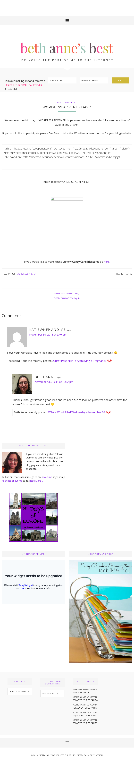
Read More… (36, 480)
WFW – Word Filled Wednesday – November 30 (76, 412)
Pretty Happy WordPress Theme (55, 755)
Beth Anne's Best (67, 46)
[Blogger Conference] (100, 662)
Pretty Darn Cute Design (90, 755)
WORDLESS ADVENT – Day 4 (66, 298)
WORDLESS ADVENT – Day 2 (68, 293)
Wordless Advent (27, 274)
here (106, 261)
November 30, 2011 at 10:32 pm (54, 382)
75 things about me (12, 480)
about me (47, 477)
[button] (67, 20)
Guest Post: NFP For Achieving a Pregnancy (79, 361)
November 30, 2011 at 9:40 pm (47, 334)
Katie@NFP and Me (47, 329)
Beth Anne (45, 377)
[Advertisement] (67, 7)
